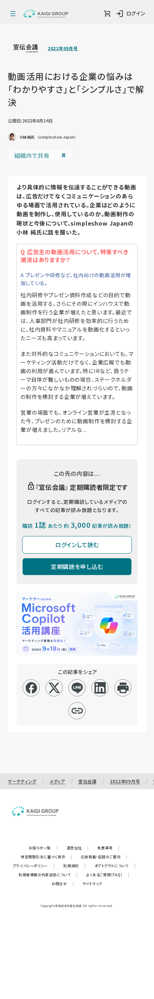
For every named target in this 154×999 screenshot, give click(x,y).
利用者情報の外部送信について (48, 874)
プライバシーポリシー (34, 865)
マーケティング (22, 781)
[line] (77, 688)
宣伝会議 (87, 781)
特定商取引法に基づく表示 (46, 856)
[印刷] (123, 688)
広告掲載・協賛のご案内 (104, 856)
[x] (54, 688)
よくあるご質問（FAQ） (108, 874)
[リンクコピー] (77, 711)
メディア (57, 781)
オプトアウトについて (115, 865)
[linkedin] (100, 688)
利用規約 (74, 865)
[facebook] (31, 688)
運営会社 (78, 847)
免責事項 (108, 847)
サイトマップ (92, 883)
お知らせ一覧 (43, 847)
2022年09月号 (63, 48)
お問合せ (63, 883)
